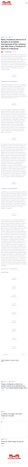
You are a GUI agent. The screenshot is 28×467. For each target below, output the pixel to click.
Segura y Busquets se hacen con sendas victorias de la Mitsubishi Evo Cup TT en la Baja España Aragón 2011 (14, 386)
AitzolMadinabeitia (8, 51)
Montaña (3, 411)
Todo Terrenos (12, 381)
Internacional (4, 381)
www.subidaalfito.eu (13, 268)
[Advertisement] (14, 21)
